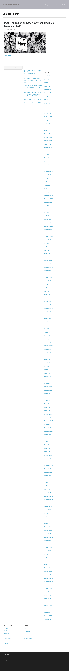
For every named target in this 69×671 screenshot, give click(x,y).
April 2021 (47, 216)
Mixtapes (6, 633)
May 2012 (46, 561)
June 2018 (47, 325)
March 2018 (47, 335)
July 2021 (46, 205)
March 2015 (47, 451)
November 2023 (48, 140)
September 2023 (48, 147)
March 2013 (47, 527)
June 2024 (47, 123)
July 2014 (46, 479)
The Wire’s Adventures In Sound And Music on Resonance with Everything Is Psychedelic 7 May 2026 (32, 79)
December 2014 (48, 462)
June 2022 (47, 182)
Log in (25, 628)
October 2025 (48, 93)
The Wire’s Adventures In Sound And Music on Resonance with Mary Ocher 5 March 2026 (32, 94)
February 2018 (48, 339)
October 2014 (48, 469)
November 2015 (48, 424)
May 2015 (46, 445)
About (57, 5)
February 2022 (48, 192)
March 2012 (47, 568)
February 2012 (48, 571)
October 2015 (48, 428)
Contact (64, 5)
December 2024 (48, 110)
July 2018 (46, 322)
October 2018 (48, 311)
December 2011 (48, 578)
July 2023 (46, 154)
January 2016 (48, 417)
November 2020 (48, 229)
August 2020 (47, 240)
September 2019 (48, 277)
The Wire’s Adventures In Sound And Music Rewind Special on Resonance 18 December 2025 (32, 101)
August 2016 (47, 393)
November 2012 (48, 540)
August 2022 (47, 175)
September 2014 (48, 472)
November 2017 (48, 349)
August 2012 (47, 551)
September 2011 (48, 588)
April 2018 (47, 332)
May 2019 (46, 291)
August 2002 (47, 619)
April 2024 (47, 130)
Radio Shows (12, 29)
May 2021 (46, 212)
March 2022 (47, 188)
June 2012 (47, 557)
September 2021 (48, 202)
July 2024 (46, 120)
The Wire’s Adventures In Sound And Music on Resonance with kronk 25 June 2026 (32, 71)
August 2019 (47, 281)
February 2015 (48, 455)
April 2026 (47, 82)
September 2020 (48, 236)
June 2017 (47, 363)
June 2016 (47, 400)
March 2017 (47, 373)
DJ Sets (6, 628)
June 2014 (47, 482)
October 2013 (48, 503)
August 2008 (47, 612)
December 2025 (48, 89)
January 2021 (48, 223)
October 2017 (48, 352)
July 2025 (46, 96)
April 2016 (47, 407)
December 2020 (48, 226)
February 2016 (48, 414)
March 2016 (47, 410)
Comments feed (28, 635)
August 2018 (47, 318)
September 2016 (48, 390)
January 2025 (48, 106)
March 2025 (47, 103)
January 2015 (48, 458)
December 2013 (48, 496)
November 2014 (48, 465)
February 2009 (48, 605)
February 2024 (48, 137)
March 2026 (47, 86)
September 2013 (48, 506)
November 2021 (48, 199)
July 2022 (46, 178)
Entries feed (27, 631)
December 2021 (48, 195)
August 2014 (47, 475)
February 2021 (48, 219)
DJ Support (7, 631)
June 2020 (47, 246)
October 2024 (48, 113)
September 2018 (48, 315)
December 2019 (48, 267)
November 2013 (48, 499)
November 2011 (48, 581)
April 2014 (47, 486)
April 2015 (47, 448)
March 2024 (47, 134)
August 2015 (47, 434)
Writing (6, 643)
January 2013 (48, 533)
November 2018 (48, 308)
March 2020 (47, 257)
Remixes (6, 641)
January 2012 (48, 575)
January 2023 (48, 164)
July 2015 (46, 438)
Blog (46, 5)
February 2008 (48, 616)
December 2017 (48, 345)
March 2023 (47, 161)
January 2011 (48, 595)
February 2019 (48, 301)
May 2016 (46, 404)
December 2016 (48, 383)
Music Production (8, 636)
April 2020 (47, 253)
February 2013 (48, 530)
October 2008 (48, 609)
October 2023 (48, 144)
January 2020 (48, 264)
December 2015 (48, 421)
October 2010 (48, 598)
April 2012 (47, 564)
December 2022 (48, 168)
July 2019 (46, 284)
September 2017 (48, 356)
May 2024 (46, 127)
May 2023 (46, 158)
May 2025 (46, 99)
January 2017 (48, 380)
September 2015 (48, 431)
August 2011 (47, 592)
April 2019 (47, 294)
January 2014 (48, 492)
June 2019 (47, 287)
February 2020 (48, 260)
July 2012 (46, 554)
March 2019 (47, 298)
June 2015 (47, 441)
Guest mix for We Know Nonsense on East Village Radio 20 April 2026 (33, 87)
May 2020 (46, 250)
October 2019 (48, 274)
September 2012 (48, 547)
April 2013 (47, 523)
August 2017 (47, 359)
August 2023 (47, 151)
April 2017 (47, 369)
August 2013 (47, 510)
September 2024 (48, 117)
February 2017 (48, 376)
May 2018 (46, 328)
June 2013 (47, 516)
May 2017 (46, 366)
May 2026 (46, 79)
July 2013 (46, 513)
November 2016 (48, 387)
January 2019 (48, 305)
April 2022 (47, 185)
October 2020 (48, 233)
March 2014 (47, 489)
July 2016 (46, 397)
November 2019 (48, 270)
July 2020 (46, 243)
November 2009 (48, 602)
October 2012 (48, 544)
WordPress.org (28, 638)
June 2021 (47, 209)
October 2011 (48, 585)
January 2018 (48, 342)
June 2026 (47, 76)
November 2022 (48, 171)
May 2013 (46, 520)
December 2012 (48, 537)
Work (51, 5)
